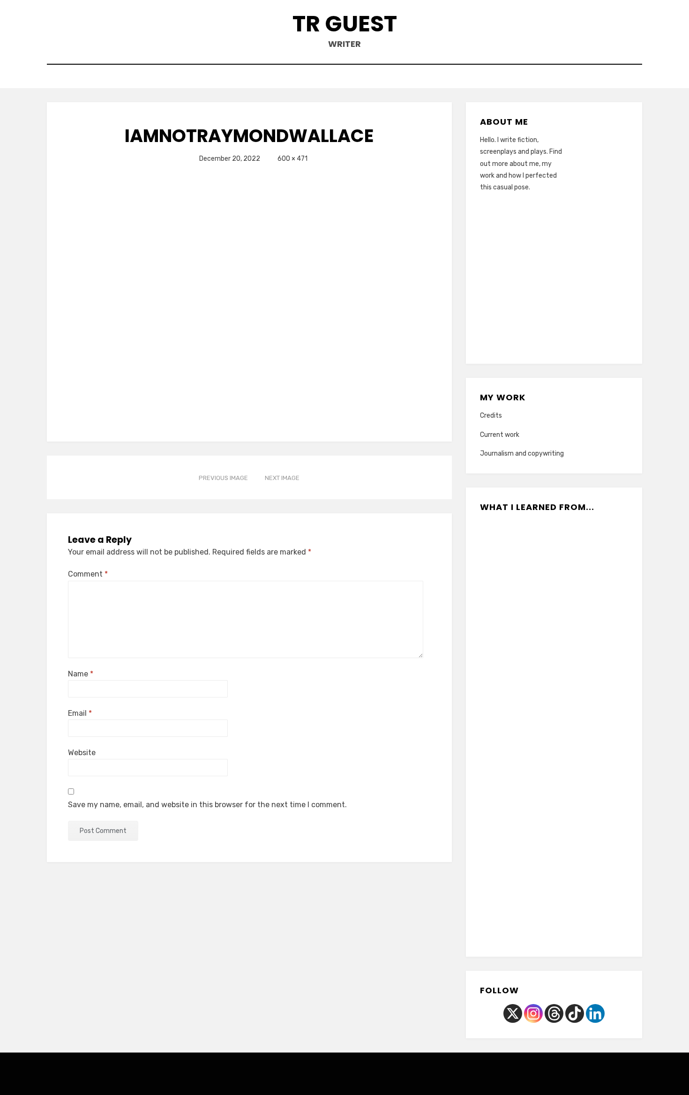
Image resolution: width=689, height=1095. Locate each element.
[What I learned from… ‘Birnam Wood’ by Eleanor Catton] (512, 792)
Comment (88, 574)
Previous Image (223, 477)
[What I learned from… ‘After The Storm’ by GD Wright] (554, 611)
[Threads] (554, 1013)
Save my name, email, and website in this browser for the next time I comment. (207, 804)
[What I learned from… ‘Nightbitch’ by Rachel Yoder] (554, 732)
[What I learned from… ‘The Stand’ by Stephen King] (595, 853)
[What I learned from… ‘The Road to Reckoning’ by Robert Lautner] (512, 853)
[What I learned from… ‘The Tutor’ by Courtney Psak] (533, 913)
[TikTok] (574, 1013)
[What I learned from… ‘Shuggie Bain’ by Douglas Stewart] (554, 792)
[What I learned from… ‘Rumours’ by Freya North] (595, 671)
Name (80, 673)
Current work (499, 435)
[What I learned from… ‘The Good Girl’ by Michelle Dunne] (595, 611)
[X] (512, 1013)
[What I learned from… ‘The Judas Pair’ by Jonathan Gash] (575, 913)
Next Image (282, 477)
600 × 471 (292, 159)
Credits (491, 416)
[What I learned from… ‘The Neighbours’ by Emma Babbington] (554, 853)
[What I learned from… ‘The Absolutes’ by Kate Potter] (512, 671)
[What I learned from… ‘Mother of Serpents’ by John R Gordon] (595, 792)
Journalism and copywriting (522, 454)
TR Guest (344, 23)
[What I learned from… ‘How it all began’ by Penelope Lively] (512, 732)
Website (82, 752)
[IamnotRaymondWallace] (208, 295)
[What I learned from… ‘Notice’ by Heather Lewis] (595, 732)
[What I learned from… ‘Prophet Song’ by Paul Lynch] (512, 550)
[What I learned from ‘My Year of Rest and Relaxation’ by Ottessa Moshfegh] (554, 550)
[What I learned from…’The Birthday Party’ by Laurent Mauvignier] (595, 550)
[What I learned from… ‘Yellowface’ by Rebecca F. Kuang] (554, 671)
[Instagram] (533, 1013)
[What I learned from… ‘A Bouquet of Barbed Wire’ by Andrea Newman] (512, 611)
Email (80, 713)
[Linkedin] (595, 1013)
